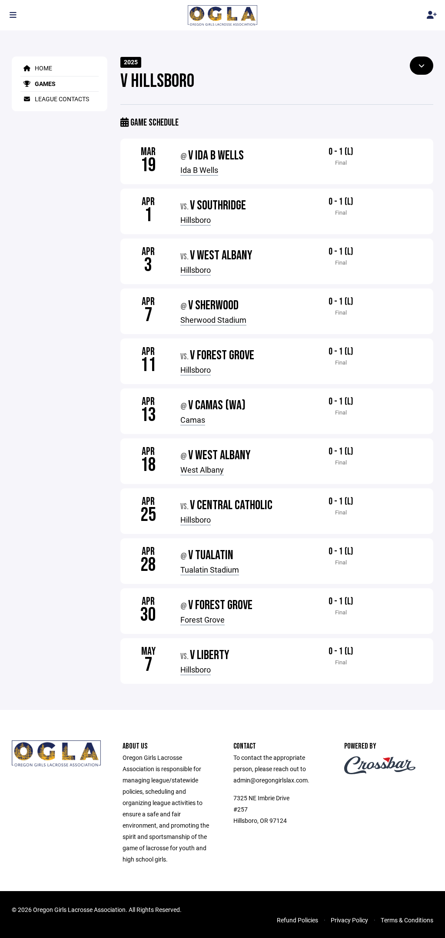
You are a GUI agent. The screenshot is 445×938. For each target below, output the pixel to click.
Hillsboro (195, 220)
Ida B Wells (199, 170)
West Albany (202, 469)
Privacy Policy (349, 920)
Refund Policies (297, 920)
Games (44, 84)
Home (42, 68)
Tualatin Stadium (209, 569)
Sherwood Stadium (213, 320)
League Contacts (61, 99)
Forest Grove (202, 619)
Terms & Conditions (407, 920)
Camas (192, 419)
